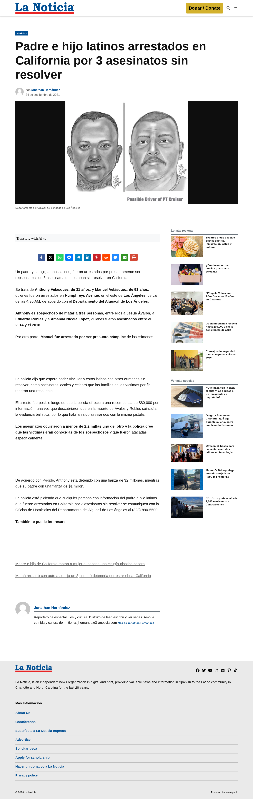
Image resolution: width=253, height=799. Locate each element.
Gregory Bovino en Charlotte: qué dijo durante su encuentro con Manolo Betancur (219, 420)
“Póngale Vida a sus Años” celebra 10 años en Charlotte (220, 296)
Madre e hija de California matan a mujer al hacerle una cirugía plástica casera (80, 564)
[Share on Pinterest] (97, 257)
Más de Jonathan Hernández (136, 622)
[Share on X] (50, 257)
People (48, 480)
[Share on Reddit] (106, 257)
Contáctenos (25, 722)
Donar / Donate (204, 8)
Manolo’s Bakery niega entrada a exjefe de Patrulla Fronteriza (220, 473)
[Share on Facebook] (41, 257)
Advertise (23, 740)
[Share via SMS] (115, 257)
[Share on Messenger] (69, 257)
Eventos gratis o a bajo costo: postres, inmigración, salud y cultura (220, 242)
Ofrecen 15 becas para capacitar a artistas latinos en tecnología (220, 449)
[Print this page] (134, 257)
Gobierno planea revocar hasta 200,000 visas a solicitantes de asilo (221, 326)
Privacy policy (26, 775)
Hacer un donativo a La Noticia (39, 766)
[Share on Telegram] (78, 257)
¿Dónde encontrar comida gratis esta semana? (217, 268)
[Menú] (236, 8)
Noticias (22, 33)
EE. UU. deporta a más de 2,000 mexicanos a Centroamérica (222, 501)
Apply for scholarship (32, 757)
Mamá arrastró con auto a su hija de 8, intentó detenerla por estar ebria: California (83, 576)
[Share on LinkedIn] (87, 257)
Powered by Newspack (224, 792)
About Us (22, 713)
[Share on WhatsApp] (60, 257)
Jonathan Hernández (45, 90)
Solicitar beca (26, 748)
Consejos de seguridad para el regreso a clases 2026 (221, 354)
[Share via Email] (124, 257)
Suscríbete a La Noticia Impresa (40, 731)
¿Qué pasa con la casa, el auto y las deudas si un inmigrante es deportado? (220, 392)
